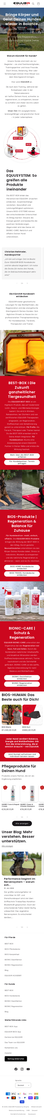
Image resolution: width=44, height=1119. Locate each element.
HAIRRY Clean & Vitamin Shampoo (27, 805)
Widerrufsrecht (36, 1107)
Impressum (32, 1114)
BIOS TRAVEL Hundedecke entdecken (22, 574)
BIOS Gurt (26, 727)
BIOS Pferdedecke (12, 949)
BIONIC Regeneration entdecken (22, 684)
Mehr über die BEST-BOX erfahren (22, 456)
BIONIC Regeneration (13, 965)
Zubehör (8, 1053)
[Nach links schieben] (16, 283)
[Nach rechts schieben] (27, 283)
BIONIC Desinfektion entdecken (22, 677)
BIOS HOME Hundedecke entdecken (22, 567)
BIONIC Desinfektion (13, 960)
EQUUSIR (11, 1107)
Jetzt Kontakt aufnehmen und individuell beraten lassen (22, 755)
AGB (28, 1110)
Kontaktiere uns (11, 1048)
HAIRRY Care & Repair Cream (10, 805)
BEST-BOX (9, 944)
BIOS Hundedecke (12, 996)
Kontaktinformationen (18, 1114)
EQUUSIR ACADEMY (13, 975)
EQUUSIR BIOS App (13, 1032)
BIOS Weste (6, 727)
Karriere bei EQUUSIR (14, 1037)
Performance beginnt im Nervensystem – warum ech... (19, 881)
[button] (4, 3)
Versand (34, 1110)
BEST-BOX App (11, 1026)
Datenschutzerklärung (16, 1110)
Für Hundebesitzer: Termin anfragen (22, 462)
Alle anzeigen (22, 823)
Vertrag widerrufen (16, 1059)
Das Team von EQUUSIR (15, 1042)
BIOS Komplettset (12, 954)
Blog (6, 970)
